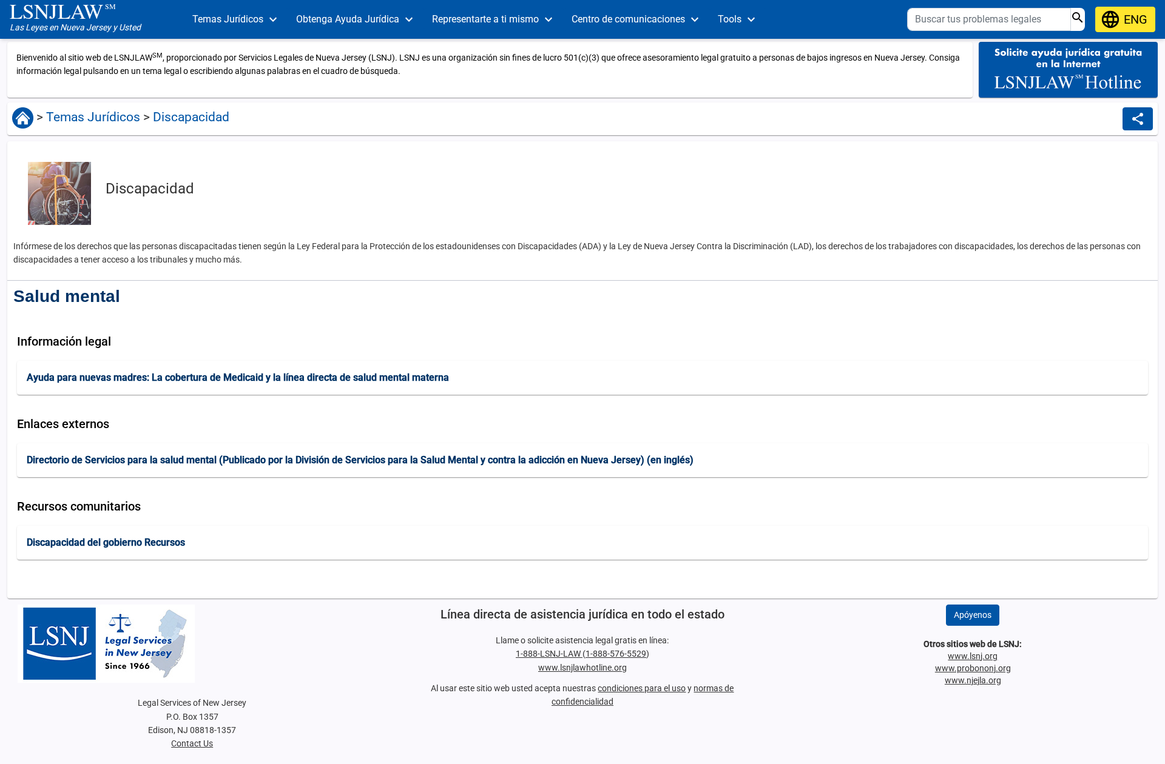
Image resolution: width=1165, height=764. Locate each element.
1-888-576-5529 (616, 653)
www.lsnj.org (973, 656)
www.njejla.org (973, 680)
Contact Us (192, 743)
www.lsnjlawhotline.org (582, 667)
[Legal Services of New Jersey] (192, 644)
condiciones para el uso (642, 688)
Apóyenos (972, 615)
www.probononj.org (973, 668)
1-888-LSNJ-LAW (549, 653)
